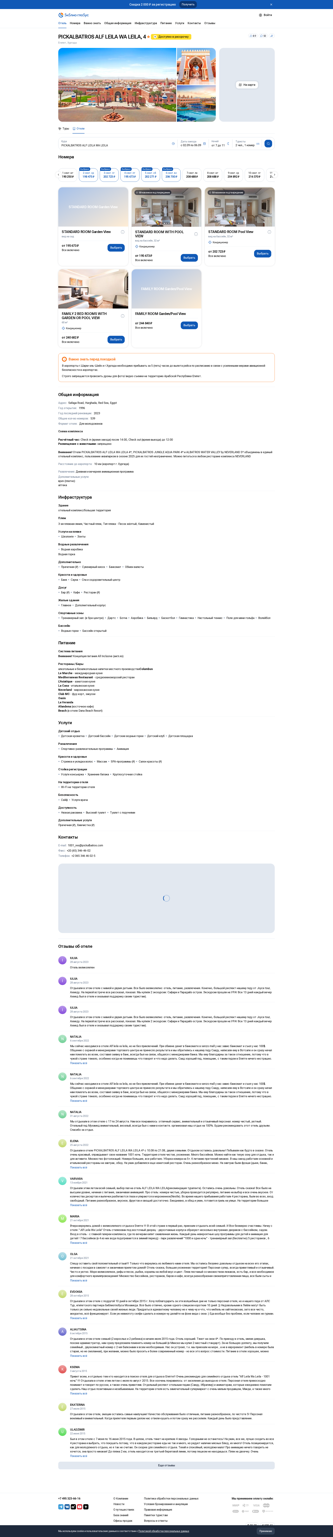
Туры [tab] (65, 128)
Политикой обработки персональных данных (163, 1531)
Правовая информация (158, 1509)
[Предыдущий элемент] (58, 175)
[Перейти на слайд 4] (95, 305)
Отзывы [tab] (209, 23)
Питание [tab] (166, 23)
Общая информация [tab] (117, 23)
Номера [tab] (75, 23)
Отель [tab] (62, 23)
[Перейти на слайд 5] (97, 305)
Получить (188, 4)
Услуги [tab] (179, 23)
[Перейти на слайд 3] (168, 223)
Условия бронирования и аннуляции (166, 1504)
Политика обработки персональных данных (171, 1498)
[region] (137, 85)
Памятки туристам (156, 1515)
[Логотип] (73, 15)
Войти (268, 15)
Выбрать (116, 247)
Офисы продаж (122, 1520)
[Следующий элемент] (275, 175)
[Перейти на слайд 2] (166, 223)
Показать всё (78, 1063)
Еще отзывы (166, 1465)
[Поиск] (268, 143)
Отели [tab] (80, 128)
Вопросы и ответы (156, 1520)
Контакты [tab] (194, 23)
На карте (249, 84)
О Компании (120, 1498)
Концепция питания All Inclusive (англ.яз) (98, 656)
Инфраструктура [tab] (146, 23)
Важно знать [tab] (92, 23)
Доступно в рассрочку (173, 36)
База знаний (120, 1515)
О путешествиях (123, 1509)
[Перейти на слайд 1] (164, 223)
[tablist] (166, 23)
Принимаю (265, 1531)
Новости (118, 1504)
